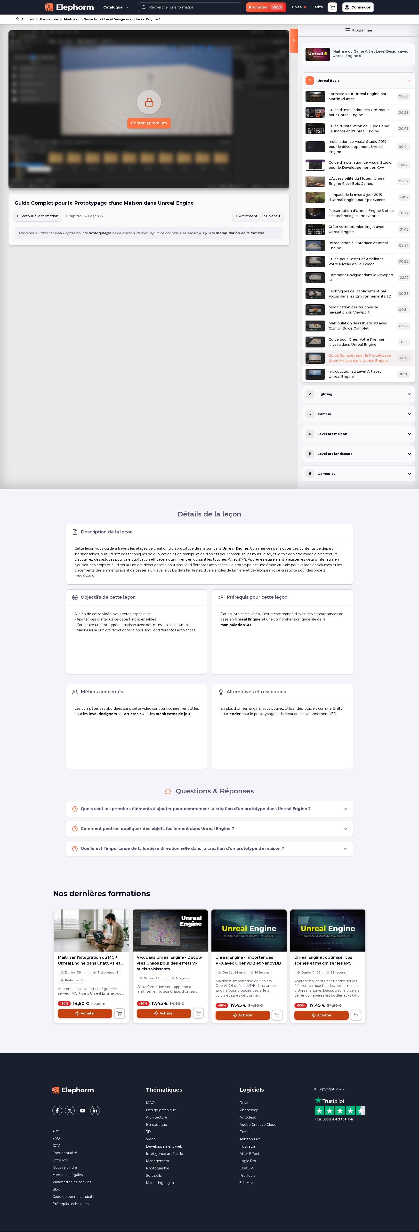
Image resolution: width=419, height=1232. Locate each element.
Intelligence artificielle (164, 1153)
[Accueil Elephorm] (73, 1090)
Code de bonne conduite (73, 1196)
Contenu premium (149, 123)
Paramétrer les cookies (71, 1182)
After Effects (250, 1153)
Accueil (27, 19)
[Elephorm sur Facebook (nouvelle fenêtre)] (57, 1110)
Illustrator (247, 1146)
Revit (244, 1103)
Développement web (164, 1146)
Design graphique (161, 1110)
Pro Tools (247, 1175)
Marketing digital (160, 1183)
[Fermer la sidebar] (294, 41)
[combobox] (189, 7)
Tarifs (317, 7)
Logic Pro (248, 1161)
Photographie (157, 1168)
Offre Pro (60, 1160)
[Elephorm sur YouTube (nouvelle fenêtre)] (82, 1110)
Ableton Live (250, 1139)
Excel (244, 1132)
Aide (56, 1131)
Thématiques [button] (164, 1090)
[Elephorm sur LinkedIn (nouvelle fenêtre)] (95, 1110)
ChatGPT (247, 1168)
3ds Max (246, 1183)
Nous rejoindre (64, 1167)
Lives (297, 7)
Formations (49, 19)
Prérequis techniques (70, 1204)
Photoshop (249, 1110)
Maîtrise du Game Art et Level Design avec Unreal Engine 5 (112, 19)
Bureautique (156, 1124)
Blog (56, 1189)
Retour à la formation (39, 216)
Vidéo (151, 1139)
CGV (56, 1145)
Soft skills (153, 1175)
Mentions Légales (67, 1175)
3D (148, 1132)
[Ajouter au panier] (119, 1013)
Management (157, 1161)
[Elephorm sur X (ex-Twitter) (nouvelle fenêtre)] (70, 1110)
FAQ (56, 1138)
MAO (150, 1103)
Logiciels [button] (252, 1090)
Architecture (156, 1117)
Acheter (88, 1013)
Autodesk (248, 1117)
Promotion (265, 7)
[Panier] (332, 7)
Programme (362, 30)
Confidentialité (64, 1153)
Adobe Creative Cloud (258, 1124)
